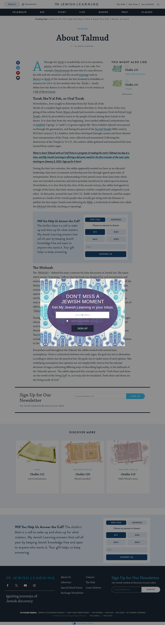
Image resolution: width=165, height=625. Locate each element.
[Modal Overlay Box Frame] (82, 312)
